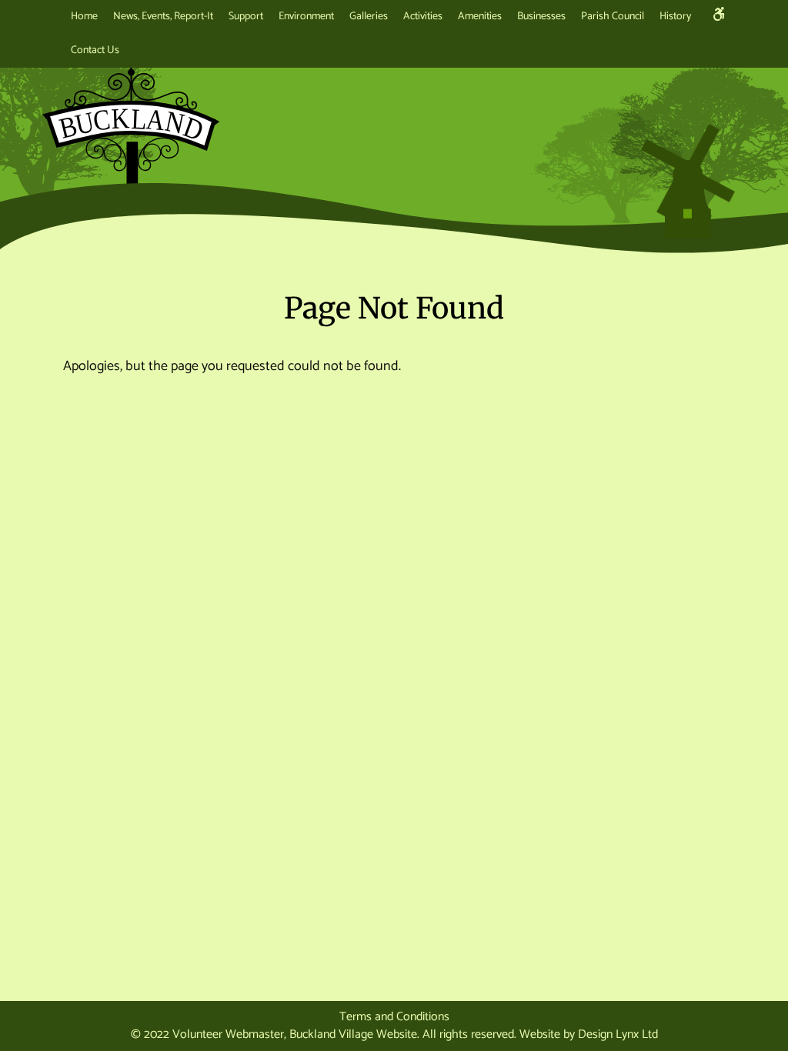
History (675, 16)
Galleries (368, 16)
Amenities (480, 16)
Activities (422, 16)
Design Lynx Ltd (618, 1034)
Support (246, 16)
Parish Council (612, 16)
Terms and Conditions (394, 1016)
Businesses (541, 16)
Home (84, 16)
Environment (306, 16)
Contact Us (95, 50)
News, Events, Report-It (163, 16)
